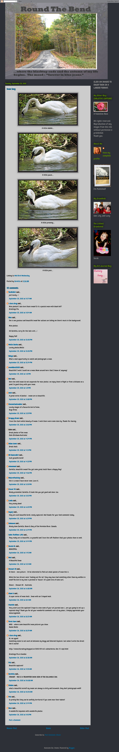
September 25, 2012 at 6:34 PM (20, 530)
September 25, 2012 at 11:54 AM (20, 312)
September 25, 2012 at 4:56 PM (20, 473)
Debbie (11, 685)
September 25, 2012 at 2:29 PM (20, 413)
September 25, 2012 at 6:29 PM (20, 518)
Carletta (12, 674)
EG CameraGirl (14, 455)
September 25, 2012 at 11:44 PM (20, 541)
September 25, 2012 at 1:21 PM (20, 388)
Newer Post (12, 728)
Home (48, 728)
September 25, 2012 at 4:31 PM (20, 450)
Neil (10, 557)
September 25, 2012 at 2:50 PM (20, 424)
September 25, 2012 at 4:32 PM (20, 461)
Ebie (10, 317)
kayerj (11, 512)
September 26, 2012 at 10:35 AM (20, 692)
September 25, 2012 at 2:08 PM (20, 399)
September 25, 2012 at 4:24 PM (20, 439)
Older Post (84, 728)
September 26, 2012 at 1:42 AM (20, 552)
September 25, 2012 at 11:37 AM (20, 298)
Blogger (72, 748)
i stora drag (13, 303)
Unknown (12, 523)
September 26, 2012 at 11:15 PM (20, 714)
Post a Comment (14, 720)
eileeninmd (12, 466)
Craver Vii (12, 489)
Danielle (11, 605)
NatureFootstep (14, 478)
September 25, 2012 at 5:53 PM (20, 495)
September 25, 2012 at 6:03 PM (20, 507)
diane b (11, 593)
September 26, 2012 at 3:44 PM (20, 703)
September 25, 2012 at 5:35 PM (20, 484)
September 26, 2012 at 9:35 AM (20, 669)
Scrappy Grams (14, 418)
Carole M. (12, 546)
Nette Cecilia (13, 344)
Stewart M (12, 569)
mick (10, 393)
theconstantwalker (15, 404)
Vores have (13, 621)
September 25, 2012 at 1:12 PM (20, 374)
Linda (11, 500)
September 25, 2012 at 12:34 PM (20, 362)
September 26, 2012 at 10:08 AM (21, 680)
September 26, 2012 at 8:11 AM (20, 600)
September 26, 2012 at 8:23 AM (20, 616)
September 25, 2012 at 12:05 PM (20, 339)
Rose (10, 708)
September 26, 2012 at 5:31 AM (20, 564)
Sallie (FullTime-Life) (16, 535)
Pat (10, 662)
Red (10, 379)
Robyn (11, 356)
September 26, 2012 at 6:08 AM (20, 588)
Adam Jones (13, 443)
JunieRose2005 (14, 367)
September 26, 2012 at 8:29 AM (20, 630)
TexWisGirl (12, 292)
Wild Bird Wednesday (22, 275)
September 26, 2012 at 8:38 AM (20, 657)
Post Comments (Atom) (53, 735)
